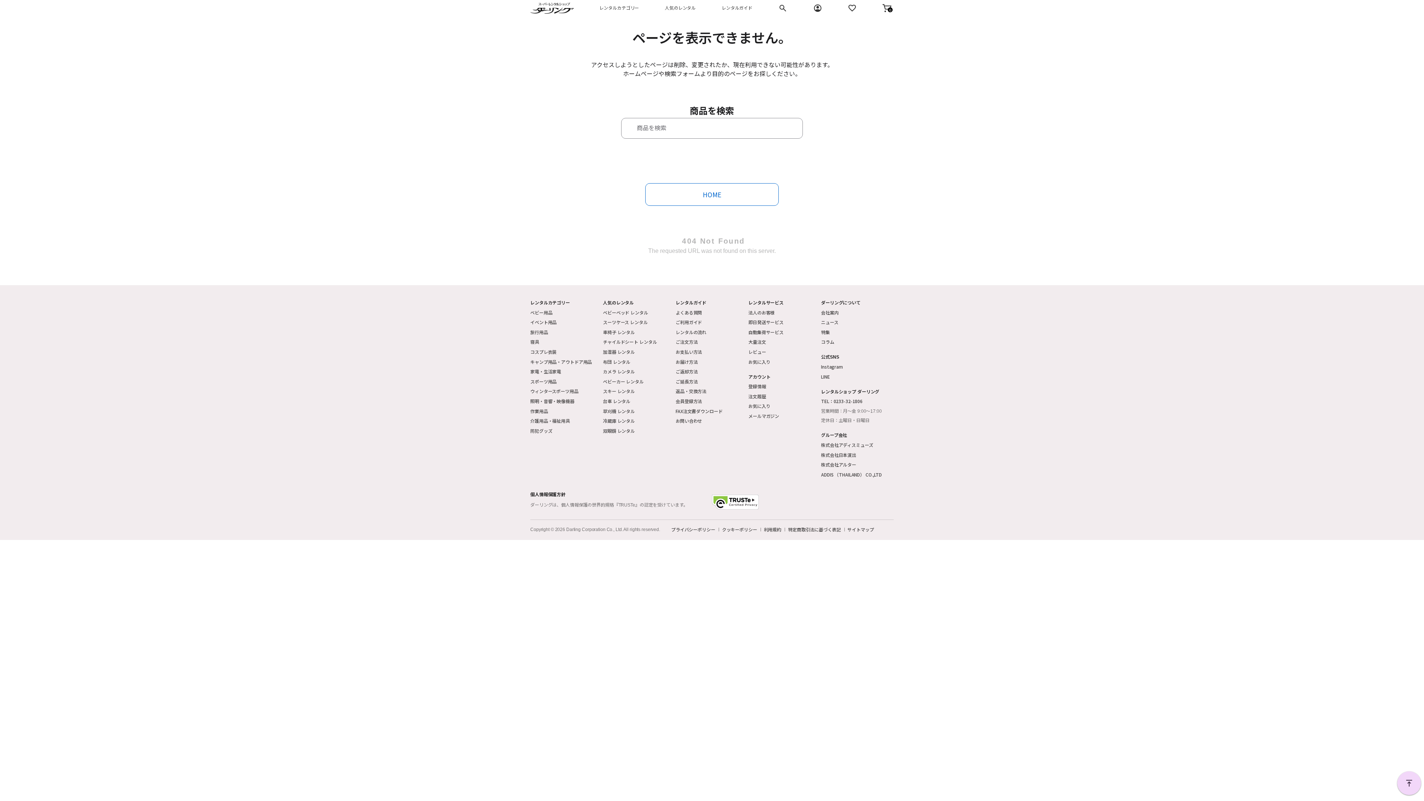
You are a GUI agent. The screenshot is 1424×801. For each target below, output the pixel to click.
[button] (887, 8)
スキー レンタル (619, 391)
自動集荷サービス (766, 332)
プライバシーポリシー (693, 530)
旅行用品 (539, 332)
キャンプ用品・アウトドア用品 (561, 362)
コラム (827, 342)
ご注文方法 (687, 342)
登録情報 (757, 386)
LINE (825, 376)
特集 (825, 332)
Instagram (832, 366)
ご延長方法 (687, 381)
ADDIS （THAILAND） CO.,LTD (851, 474)
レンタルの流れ (691, 332)
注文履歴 (757, 396)
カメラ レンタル (619, 371)
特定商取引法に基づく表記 (814, 530)
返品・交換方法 (691, 391)
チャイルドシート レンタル (630, 342)
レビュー (757, 352)
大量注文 (757, 342)
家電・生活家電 (545, 371)
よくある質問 (689, 312)
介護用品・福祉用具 (550, 421)
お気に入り (759, 362)
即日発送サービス (766, 322)
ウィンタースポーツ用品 (554, 391)
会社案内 (830, 312)
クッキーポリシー (739, 530)
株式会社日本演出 (838, 455)
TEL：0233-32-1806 (842, 401)
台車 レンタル (616, 401)
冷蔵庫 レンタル (619, 421)
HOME (712, 194)
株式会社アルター (838, 464)
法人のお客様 (761, 312)
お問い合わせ (689, 421)
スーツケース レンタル (625, 322)
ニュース (829, 322)
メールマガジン (763, 416)
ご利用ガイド (689, 322)
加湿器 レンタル (619, 352)
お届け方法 (687, 362)
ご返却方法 (687, 371)
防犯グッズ (541, 431)
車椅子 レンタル (619, 332)
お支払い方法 (689, 352)
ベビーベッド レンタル (625, 312)
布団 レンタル (616, 362)
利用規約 (773, 530)
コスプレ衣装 (543, 352)
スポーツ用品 (543, 381)
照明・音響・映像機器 (552, 401)
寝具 (534, 342)
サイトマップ (860, 530)
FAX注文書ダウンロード (699, 411)
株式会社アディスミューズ (847, 445)
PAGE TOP (1409, 783)
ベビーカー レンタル (623, 381)
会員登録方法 (689, 401)
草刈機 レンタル (619, 411)
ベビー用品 (541, 312)
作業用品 (539, 411)
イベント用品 (543, 322)
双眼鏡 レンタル (619, 431)
